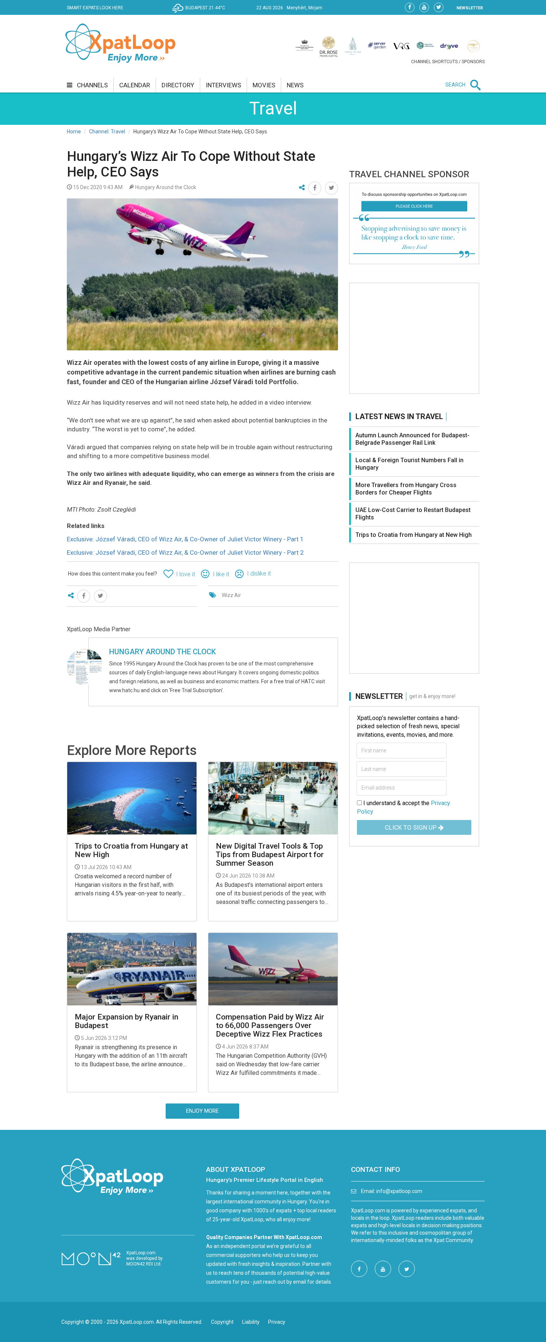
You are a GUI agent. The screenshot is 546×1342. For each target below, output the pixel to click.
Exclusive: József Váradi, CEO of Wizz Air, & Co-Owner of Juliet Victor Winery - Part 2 (185, 552)
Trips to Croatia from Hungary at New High (131, 850)
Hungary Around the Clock (162, 651)
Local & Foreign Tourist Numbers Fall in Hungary (409, 464)
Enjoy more (202, 1111)
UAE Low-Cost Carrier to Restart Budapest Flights (413, 513)
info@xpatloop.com (399, 1191)
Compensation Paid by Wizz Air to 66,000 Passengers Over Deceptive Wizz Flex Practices (270, 1025)
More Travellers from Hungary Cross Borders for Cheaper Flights (405, 489)
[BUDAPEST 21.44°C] (200, 13)
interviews (223, 85)
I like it (221, 574)
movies (264, 85)
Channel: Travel (107, 131)
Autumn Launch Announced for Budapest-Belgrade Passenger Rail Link (412, 439)
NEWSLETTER (469, 8)
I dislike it (259, 573)
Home (74, 131)
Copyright (222, 1322)
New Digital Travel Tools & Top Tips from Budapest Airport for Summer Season (270, 855)
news (295, 85)
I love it (185, 574)
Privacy (276, 1322)
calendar (134, 85)
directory (178, 85)
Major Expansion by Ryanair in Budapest (126, 1021)
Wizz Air (231, 595)
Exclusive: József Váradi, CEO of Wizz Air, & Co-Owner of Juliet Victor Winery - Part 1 (185, 539)
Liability (251, 1322)
